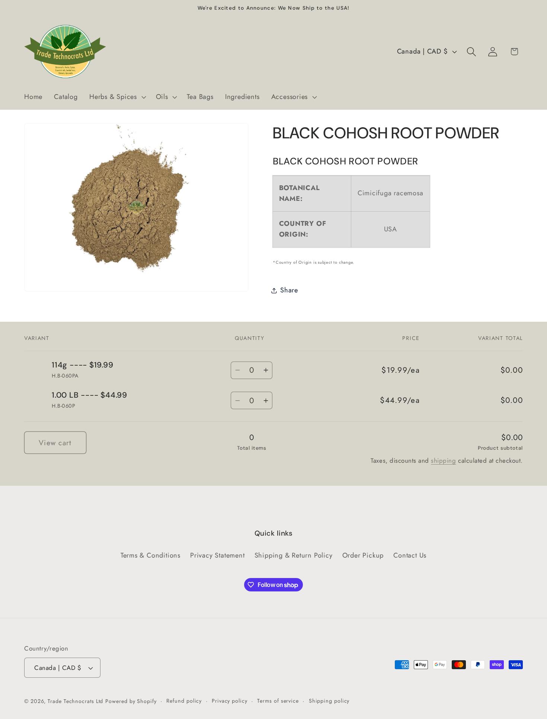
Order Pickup (363, 555)
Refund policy (184, 700)
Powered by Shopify (130, 701)
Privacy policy (229, 700)
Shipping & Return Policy (294, 555)
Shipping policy (329, 700)
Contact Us (409, 555)
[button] (116, 97)
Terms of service (278, 700)
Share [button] (289, 290)
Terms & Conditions (150, 555)
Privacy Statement (217, 555)
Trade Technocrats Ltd (75, 701)
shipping (443, 460)
